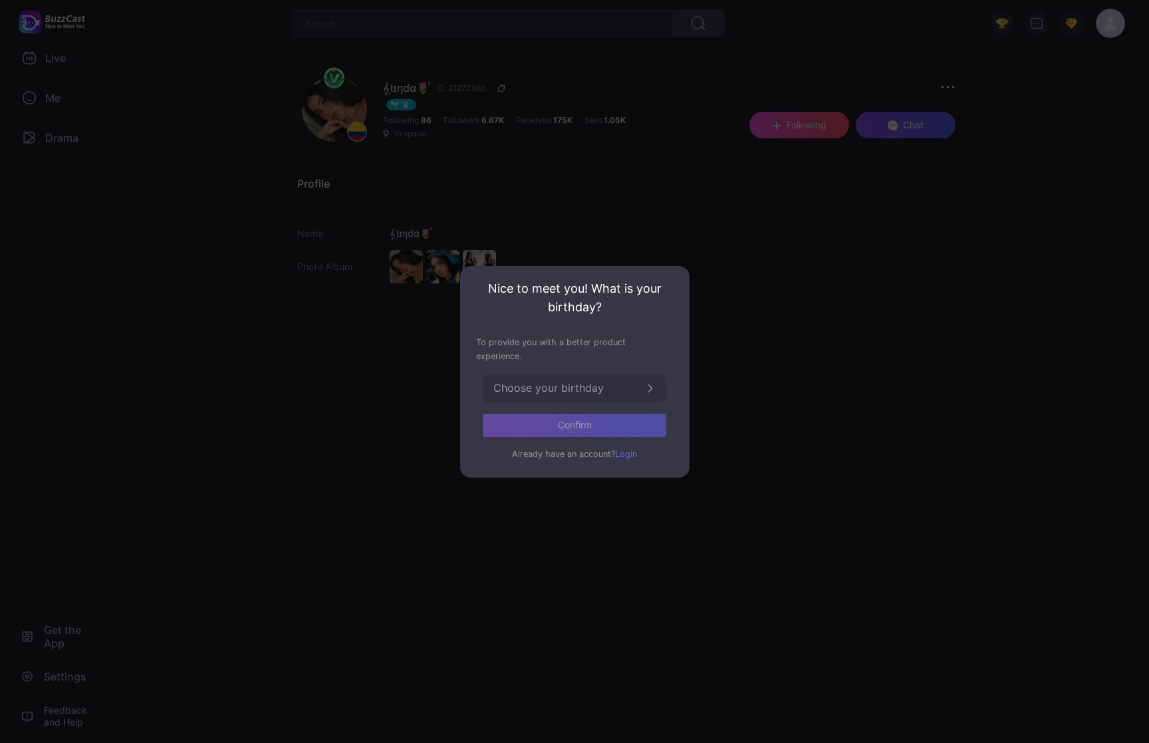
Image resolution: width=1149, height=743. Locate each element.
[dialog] (575, 372)
